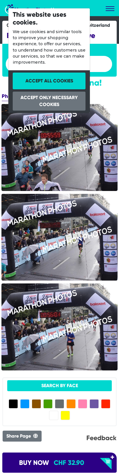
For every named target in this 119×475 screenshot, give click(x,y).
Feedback (101, 438)
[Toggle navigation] (110, 8)
